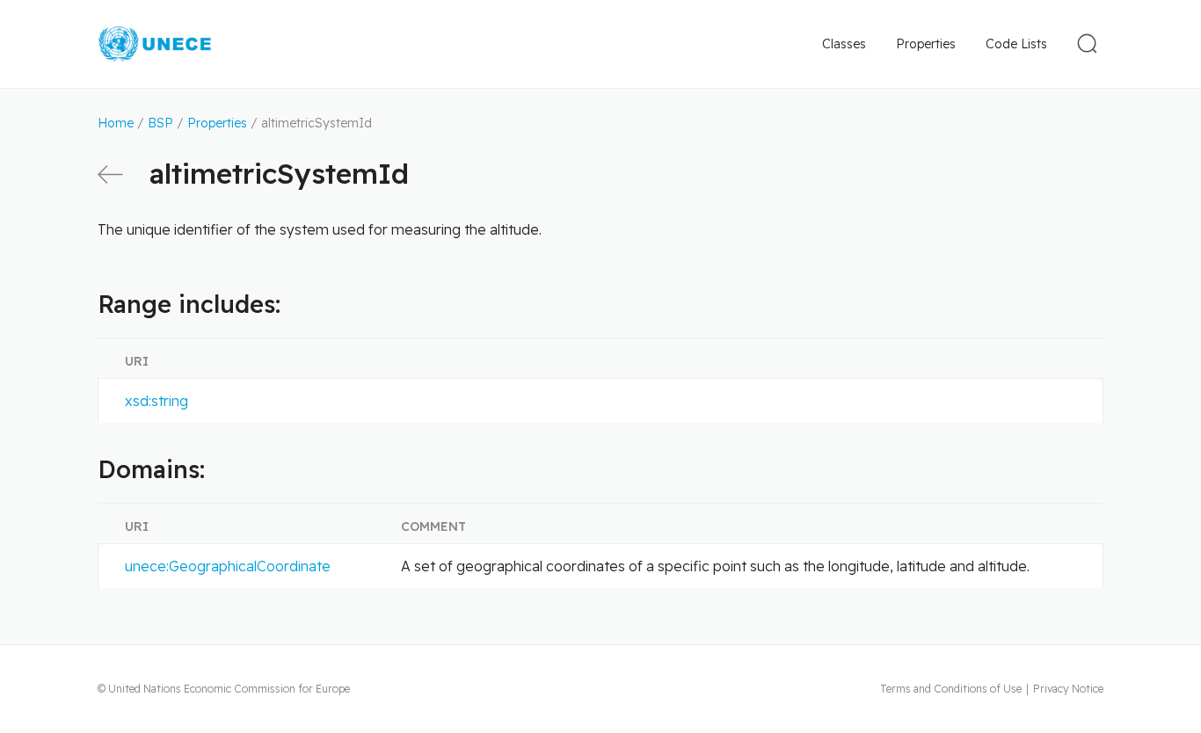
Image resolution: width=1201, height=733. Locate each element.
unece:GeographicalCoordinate (228, 566)
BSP (160, 123)
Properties (926, 44)
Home (116, 123)
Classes (844, 44)
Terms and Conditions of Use (951, 688)
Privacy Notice (1068, 688)
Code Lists (1016, 44)
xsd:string (156, 401)
